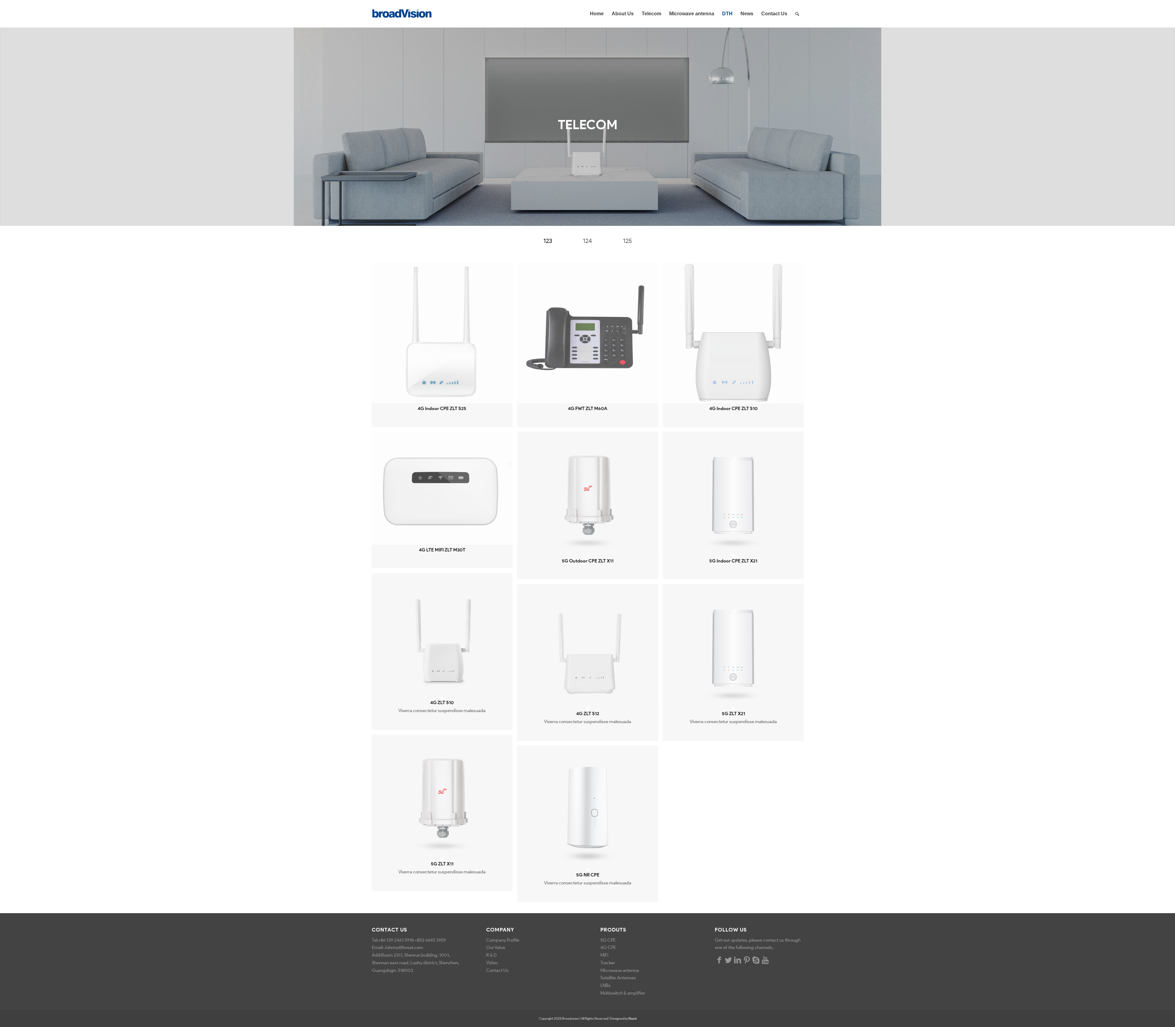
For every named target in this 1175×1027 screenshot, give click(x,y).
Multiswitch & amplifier (623, 993)
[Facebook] (719, 960)
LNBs (605, 985)
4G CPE (608, 947)
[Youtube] (765, 960)
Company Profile (502, 940)
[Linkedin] (737, 960)
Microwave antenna (619, 970)
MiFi (604, 955)
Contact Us (497, 970)
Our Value (495, 947)
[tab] (548, 243)
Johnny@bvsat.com (403, 947)
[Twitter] (728, 960)
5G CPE (608, 940)
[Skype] (756, 960)
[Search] (797, 14)
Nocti (632, 1018)
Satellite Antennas (618, 977)
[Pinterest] (747, 960)
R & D (491, 955)
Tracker (607, 962)
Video (492, 962)
